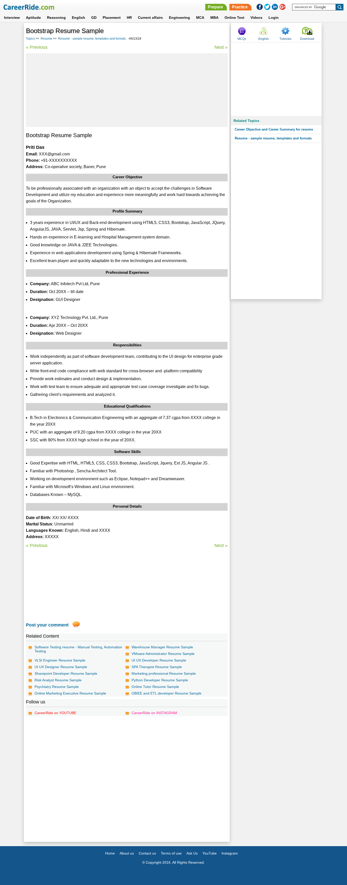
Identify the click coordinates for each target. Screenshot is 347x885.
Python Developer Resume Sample (160, 680)
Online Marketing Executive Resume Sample (70, 693)
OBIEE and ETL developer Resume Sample (166, 693)
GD (94, 17)
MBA (214, 17)
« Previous (37, 47)
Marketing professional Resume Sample (164, 673)
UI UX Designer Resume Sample (61, 667)
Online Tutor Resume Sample (155, 687)
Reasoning (56, 17)
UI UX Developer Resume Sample (159, 660)
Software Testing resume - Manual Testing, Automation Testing (78, 649)
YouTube (209, 853)
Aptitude (33, 17)
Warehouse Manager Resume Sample (162, 647)
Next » (221, 47)
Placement (112, 17)
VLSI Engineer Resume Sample (60, 660)
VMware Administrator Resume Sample (163, 654)
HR (129, 17)
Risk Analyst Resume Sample (58, 680)
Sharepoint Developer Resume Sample (66, 673)
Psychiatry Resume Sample (57, 687)
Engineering (179, 17)
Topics (30, 38)
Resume (46, 38)
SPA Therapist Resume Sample (157, 667)
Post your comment (47, 624)
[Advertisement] (127, 90)
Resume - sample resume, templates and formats (92, 38)
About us (127, 853)
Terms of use (171, 853)
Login (274, 17)
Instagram (230, 853)
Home (110, 853)
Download (307, 39)
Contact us (147, 853)
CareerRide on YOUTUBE (55, 713)
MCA (200, 17)
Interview (12, 17)
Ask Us (192, 853)
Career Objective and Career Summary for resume (274, 129)
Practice (240, 7)
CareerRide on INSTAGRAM (154, 713)
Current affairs (150, 17)
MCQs (242, 39)
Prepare (215, 7)
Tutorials (285, 39)
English (78, 17)
